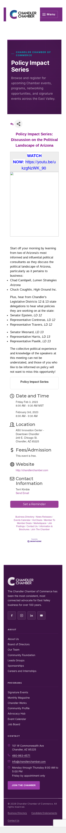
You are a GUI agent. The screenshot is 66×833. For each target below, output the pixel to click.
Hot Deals (37, 519)
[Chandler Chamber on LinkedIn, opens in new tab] (31, 615)
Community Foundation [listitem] (21, 655)
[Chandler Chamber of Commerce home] (23, 14)
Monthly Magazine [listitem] (19, 697)
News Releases (44, 516)
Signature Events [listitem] (18, 692)
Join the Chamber (24, 785)
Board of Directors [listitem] (19, 644)
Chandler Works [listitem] (17, 702)
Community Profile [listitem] (19, 708)
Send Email (22, 493)
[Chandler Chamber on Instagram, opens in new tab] (22, 615)
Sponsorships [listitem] (16, 665)
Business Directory (24, 516)
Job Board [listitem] (14, 724)
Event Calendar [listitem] (17, 718)
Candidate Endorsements (44, 813)
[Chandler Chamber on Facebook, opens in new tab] (12, 615)
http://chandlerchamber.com (32, 470)
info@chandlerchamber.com (29, 761)
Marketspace (40, 523)
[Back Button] (11, 125)
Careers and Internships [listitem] (22, 670)
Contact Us (32, 526)
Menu (51, 14)
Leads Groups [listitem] (16, 660)
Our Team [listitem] (13, 649)
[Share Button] (18, 124)
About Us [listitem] (13, 639)
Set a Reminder (34, 504)
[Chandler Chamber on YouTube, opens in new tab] (41, 615)
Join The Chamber (40, 529)
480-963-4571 (21, 755)
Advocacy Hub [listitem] (16, 713)
